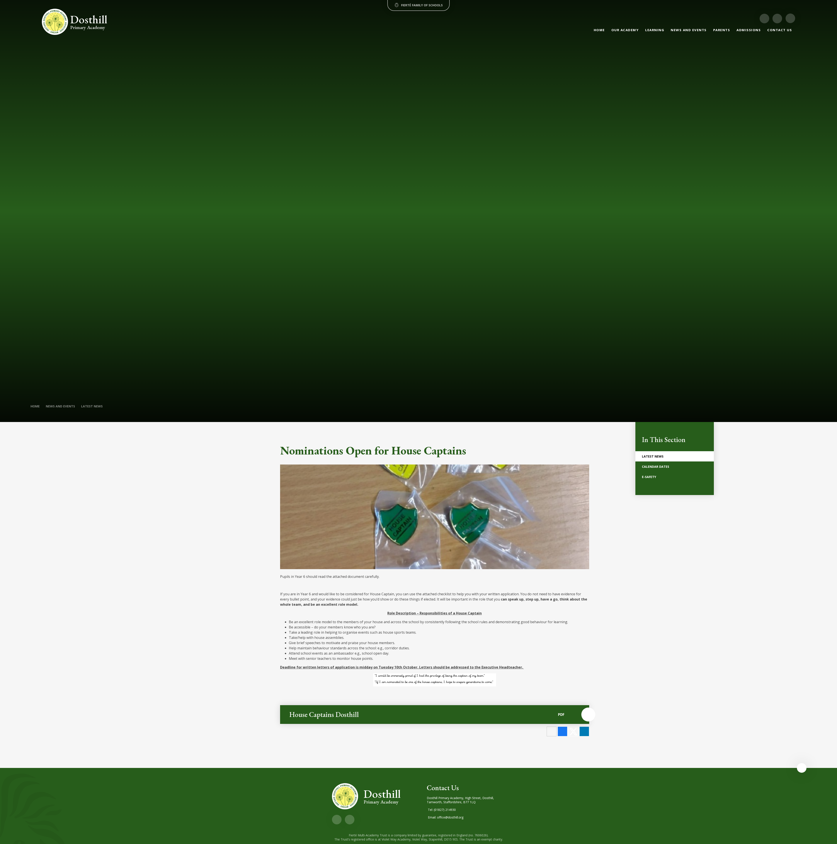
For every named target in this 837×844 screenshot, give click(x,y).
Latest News (92, 406)
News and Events (60, 406)
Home (35, 406)
